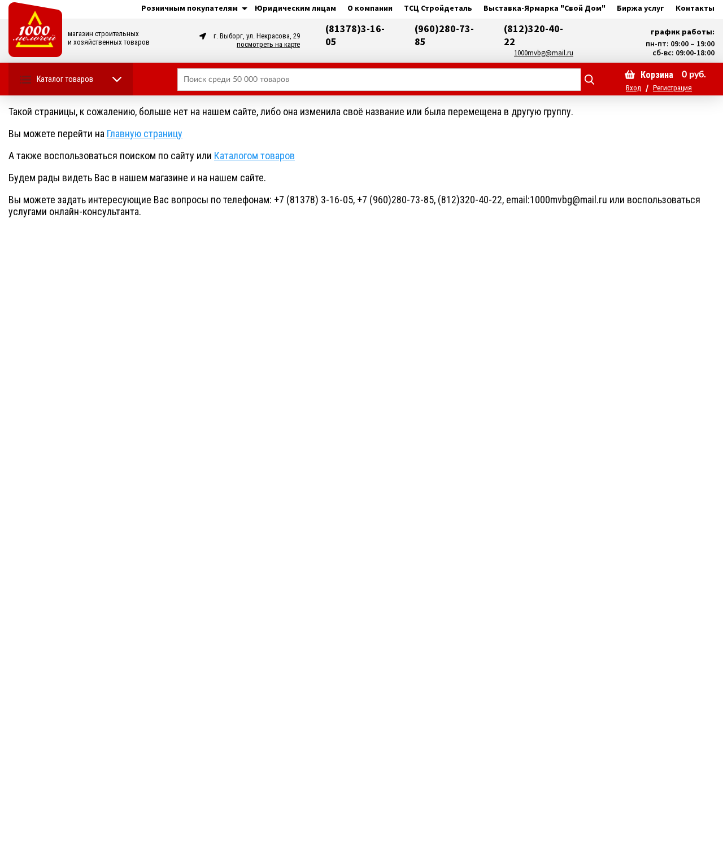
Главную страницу (144, 133)
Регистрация (672, 88)
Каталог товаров (65, 79)
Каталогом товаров (254, 155)
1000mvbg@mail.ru (543, 53)
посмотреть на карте (268, 44)
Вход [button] (633, 88)
